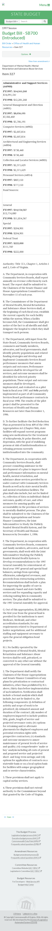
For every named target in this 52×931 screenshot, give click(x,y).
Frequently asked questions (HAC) (25, 858)
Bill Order (7, 43)
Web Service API (33, 882)
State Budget (25, 14)
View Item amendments (38, 61)
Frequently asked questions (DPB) (25, 844)
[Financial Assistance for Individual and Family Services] (13, 817)
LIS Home (17, 914)
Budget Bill (11, 21)
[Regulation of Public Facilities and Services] (5, 817)
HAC (30, 868)
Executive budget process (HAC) (25, 838)
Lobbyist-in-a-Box (30, 914)
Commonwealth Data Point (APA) (25, 841)
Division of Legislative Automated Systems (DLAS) (31, 921)
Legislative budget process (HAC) (25, 835)
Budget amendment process (25, 855)
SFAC (36, 868)
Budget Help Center (26, 885)
